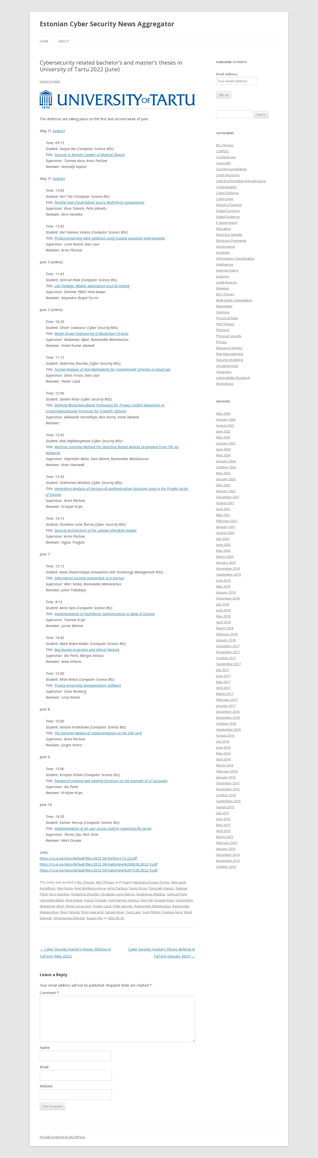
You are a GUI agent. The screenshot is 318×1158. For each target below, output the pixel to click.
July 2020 (222, 538)
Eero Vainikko (59, 894)
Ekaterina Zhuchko (85, 894)
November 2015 (228, 789)
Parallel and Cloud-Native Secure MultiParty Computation (99, 202)
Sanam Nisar (114, 912)
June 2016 (223, 747)
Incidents (223, 252)
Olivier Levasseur (78, 906)
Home (44, 41)
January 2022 (226, 491)
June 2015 (223, 819)
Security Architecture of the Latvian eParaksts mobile (95, 530)
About (63, 41)
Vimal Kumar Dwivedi (69, 918)
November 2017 (228, 652)
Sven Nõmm (151, 912)
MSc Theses (105, 882)
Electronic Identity (229, 234)
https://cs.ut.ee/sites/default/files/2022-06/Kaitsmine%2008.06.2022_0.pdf (99, 864)
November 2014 (228, 860)
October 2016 (226, 723)
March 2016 (224, 765)
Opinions (223, 312)
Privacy (221, 342)
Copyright (223, 163)
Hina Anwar (74, 900)
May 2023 (223, 473)
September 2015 (228, 801)
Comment (49, 992)
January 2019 (226, 592)
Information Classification (235, 258)
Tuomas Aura (172, 912)
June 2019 (223, 580)
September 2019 (228, 574)
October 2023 (226, 467)
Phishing (222, 330)
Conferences (226, 157)
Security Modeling (229, 360)
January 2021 (226, 526)
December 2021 (227, 497)
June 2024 (223, 449)
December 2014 (227, 854)
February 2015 (227, 842)
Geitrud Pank (177, 894)
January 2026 (226, 419)
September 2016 (228, 729)
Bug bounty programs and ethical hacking (86, 649)
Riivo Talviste (70, 912)
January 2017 (226, 705)
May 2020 (223, 550)
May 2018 (223, 616)
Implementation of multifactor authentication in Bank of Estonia (104, 613)
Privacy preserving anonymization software (87, 685)
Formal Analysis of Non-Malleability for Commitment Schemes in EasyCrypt (112, 369)
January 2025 (226, 443)
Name (45, 1047)
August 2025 (225, 425)
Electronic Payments (231, 240)
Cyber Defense (227, 193)
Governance (225, 246)
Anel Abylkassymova (90, 888)
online (58, 130)
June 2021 (223, 509)
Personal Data (227, 318)
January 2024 (226, 461)
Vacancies (224, 371)
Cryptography (226, 187)
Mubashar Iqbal (52, 906)
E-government (226, 222)
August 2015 (225, 807)
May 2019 (223, 586)
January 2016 (226, 777)
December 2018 (227, 598)
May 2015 (223, 825)
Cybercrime (224, 199)
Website (46, 1086)
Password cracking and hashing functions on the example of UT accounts (110, 780)
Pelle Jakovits (123, 906)
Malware (222, 288)
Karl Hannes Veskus (124, 900)
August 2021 (225, 503)
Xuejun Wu (94, 918)
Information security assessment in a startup (89, 578)
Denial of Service (229, 204)
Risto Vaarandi (92, 912)
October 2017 (226, 658)
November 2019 (228, 568)
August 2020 (225, 532)
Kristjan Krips (164, 900)
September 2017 (228, 664)
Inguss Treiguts (95, 900)
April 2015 (223, 831)
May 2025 (223, 437)
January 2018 (226, 640)
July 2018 (222, 604)
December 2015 (227, 783)
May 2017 (223, 681)
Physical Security (228, 336)
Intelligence (224, 264)
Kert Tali (147, 900)
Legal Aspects (226, 282)
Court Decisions (228, 175)
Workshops (225, 383)
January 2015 (226, 848)
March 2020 (224, 556)
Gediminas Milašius (150, 894)
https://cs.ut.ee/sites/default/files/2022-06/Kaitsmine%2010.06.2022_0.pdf (99, 870)
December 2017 (227, 646)
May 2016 (223, 753)
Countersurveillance (231, 169)
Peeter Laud (102, 906)
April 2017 (223, 687)
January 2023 (226, 479)
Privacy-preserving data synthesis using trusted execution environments (109, 238)
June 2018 (223, 610)
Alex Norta (65, 888)
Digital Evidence (228, 216)
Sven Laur (133, 912)
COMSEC (222, 151)
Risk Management (229, 354)
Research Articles (229, 348)
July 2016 (222, 741)
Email (44, 1067)
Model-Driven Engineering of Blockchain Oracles (91, 333)
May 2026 (223, 413)
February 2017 (227, 699)
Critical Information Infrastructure (241, 181)
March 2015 (224, 837)
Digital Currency (228, 210)
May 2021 (223, 515)
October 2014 (226, 866)
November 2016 (228, 717)
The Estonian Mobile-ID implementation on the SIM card (98, 733)
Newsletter (224, 306)
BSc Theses (86, 882)
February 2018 (227, 634)
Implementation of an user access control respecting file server (103, 828)
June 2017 (223, 676)
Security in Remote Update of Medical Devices (89, 154)
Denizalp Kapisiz (161, 888)
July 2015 (222, 813)
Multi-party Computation (234, 300)
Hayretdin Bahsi (52, 900)
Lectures (222, 276)
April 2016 (223, 759)
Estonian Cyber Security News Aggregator (107, 23)
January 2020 (226, 562)
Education (223, 228)
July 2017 (222, 670)
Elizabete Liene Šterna (118, 894)
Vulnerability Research (233, 377)
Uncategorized (227, 365)
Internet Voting (227, 270)
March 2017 (224, 693)
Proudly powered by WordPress (62, 1137)
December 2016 (227, 711)
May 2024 (223, 455)
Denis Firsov (138, 888)
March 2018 (224, 628)
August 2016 (225, 735)
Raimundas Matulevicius (152, 906)
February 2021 (227, 521)
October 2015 (226, 795)
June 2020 (223, 544)
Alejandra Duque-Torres (151, 882)
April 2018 (223, 622)
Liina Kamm (184, 900)
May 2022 (223, 485)
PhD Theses (225, 324)
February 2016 (227, 771)
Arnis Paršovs (117, 888)
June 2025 (223, 431)
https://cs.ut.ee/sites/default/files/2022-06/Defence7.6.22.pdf (88, 858)
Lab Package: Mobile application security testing (91, 285)
